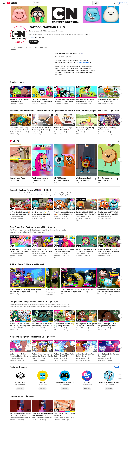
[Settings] (114, 3)
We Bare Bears (36, 132)
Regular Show (80, 132)
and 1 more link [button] (40, 37)
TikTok (32, 37)
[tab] (13, 47)
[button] (19, 35)
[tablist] (65, 47)
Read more (58, 74)
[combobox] (63, 3)
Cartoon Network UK (59, 132)
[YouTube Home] (12, 3)
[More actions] (118, 141)
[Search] (95, 3)
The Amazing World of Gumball (18, 132)
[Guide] (3, 3)
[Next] (120, 92)
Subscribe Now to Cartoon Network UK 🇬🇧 (68, 53)
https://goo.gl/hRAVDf (82, 62)
